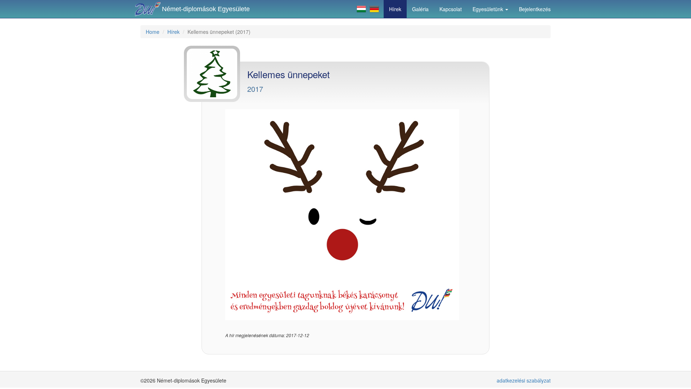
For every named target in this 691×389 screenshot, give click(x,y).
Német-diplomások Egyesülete (206, 9)
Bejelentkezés (535, 9)
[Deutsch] (374, 9)
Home (152, 31)
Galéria (420, 9)
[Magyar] (361, 9)
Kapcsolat (450, 9)
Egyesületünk (489, 9)
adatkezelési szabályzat (524, 380)
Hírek (395, 9)
